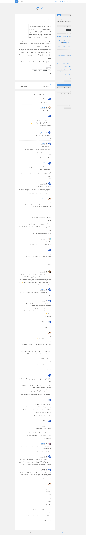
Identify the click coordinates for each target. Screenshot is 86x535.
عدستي (60, 1)
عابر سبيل (43, 143)
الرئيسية (70, 1)
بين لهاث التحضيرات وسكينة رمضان (65, 69)
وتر (44, 238)
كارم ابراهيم (43, 289)
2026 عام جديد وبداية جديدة (67, 74)
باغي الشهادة (43, 443)
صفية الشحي (43, 132)
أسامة (70, 46)
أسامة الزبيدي (43, 7)
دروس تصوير (63, 1)
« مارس (70, 102)
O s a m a (43, 107)
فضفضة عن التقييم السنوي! (66, 66)
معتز (70, 36)
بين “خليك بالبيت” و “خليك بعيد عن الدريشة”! (64, 63)
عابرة (44, 249)
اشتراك (68, 29)
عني (67, 1)
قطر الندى (43, 162)
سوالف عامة (49, 16)
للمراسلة (56, 1)
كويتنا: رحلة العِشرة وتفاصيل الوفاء (65, 71)
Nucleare (22, 532)
